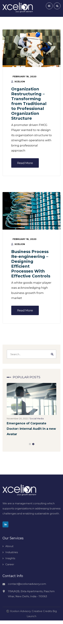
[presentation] (8, 444)
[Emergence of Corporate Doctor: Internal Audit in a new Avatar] (31, 399)
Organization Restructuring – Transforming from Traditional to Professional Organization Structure (29, 104)
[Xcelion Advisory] (18, 7)
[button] (30, 444)
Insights (10, 558)
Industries (11, 552)
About (9, 546)
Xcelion (19, 81)
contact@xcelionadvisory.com (27, 583)
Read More (25, 163)
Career (9, 564)
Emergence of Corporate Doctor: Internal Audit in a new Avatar (31, 428)
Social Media (37, 418)
